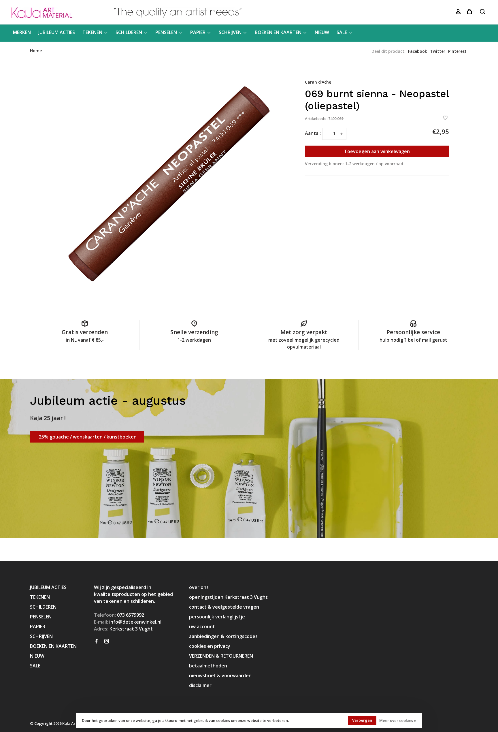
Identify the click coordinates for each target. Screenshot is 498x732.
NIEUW (322, 32)
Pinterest (457, 51)
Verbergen (362, 720)
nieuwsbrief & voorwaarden (220, 675)
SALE (342, 32)
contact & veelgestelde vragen (224, 607)
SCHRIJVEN (230, 32)
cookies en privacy (209, 646)
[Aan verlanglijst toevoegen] (445, 118)
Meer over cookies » (397, 720)
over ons (199, 587)
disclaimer (200, 685)
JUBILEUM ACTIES (56, 32)
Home (36, 50)
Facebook (417, 51)
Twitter (437, 51)
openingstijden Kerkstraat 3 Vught (228, 597)
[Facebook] (96, 641)
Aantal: (313, 133)
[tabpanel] (167, 183)
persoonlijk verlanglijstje (217, 617)
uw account (202, 626)
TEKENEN (92, 32)
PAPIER (197, 32)
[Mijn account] (459, 12)
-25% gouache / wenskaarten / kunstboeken (87, 437)
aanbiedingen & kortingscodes (223, 636)
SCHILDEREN (129, 32)
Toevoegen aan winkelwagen (377, 151)
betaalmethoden (208, 666)
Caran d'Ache (318, 82)
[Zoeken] (483, 12)
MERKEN (22, 32)
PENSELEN (166, 32)
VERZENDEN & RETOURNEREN (221, 656)
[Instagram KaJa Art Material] (106, 641)
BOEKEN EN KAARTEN (278, 32)
